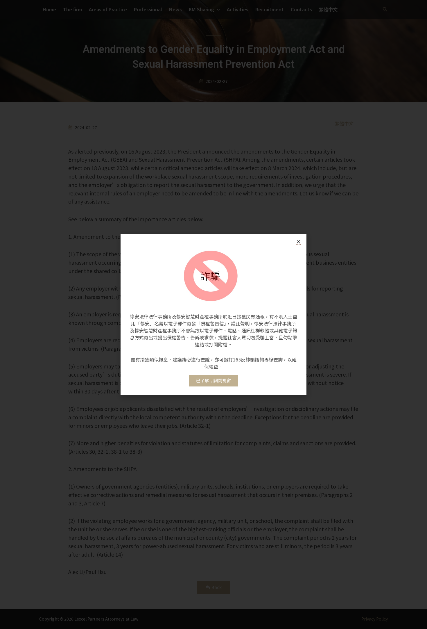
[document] (213, 314)
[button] (298, 242)
